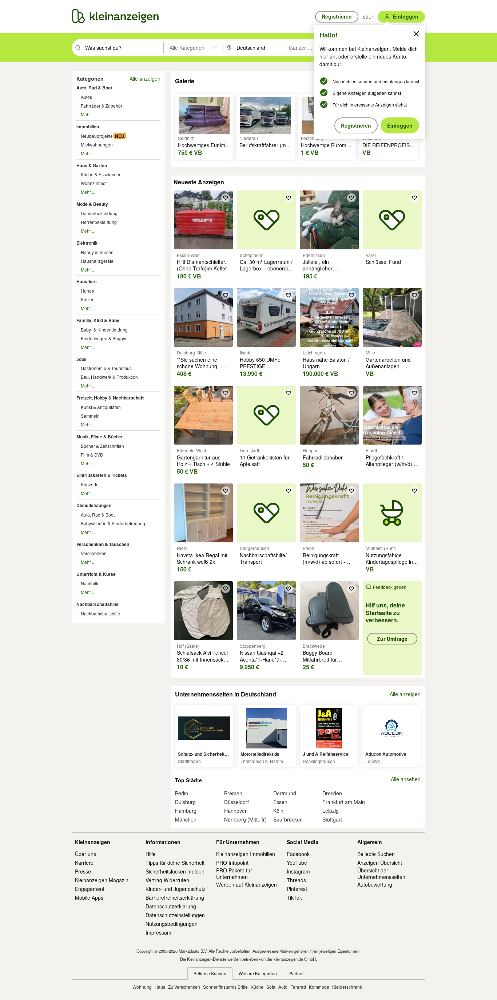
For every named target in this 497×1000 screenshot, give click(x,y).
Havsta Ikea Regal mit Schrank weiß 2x (202, 558)
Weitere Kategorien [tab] (258, 973)
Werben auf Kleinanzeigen (246, 884)
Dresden (332, 793)
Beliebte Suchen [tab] (210, 973)
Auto (282, 987)
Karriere (84, 862)
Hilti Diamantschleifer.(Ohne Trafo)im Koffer (202, 265)
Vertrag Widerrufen (167, 880)
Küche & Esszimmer (100, 174)
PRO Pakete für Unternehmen (234, 873)
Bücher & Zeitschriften (102, 446)
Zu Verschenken (184, 987)
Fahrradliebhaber (323, 457)
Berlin (181, 793)
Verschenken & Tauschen (102, 544)
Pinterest (297, 888)
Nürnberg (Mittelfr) (245, 819)
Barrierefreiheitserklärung (175, 897)
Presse (83, 871)
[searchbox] (123, 47)
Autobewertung (374, 884)
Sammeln (90, 416)
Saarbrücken (288, 819)
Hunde (87, 291)
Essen (280, 802)
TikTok (294, 897)
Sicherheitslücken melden (175, 871)
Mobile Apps (89, 897)
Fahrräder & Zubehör (101, 106)
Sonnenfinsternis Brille (225, 987)
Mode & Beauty (92, 204)
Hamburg (185, 810)
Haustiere (86, 281)
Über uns (85, 854)
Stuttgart (332, 819)
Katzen (88, 299)
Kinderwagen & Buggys (104, 338)
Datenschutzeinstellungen (175, 915)
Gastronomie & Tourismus (106, 368)
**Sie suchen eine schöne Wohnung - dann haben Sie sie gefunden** (199, 369)
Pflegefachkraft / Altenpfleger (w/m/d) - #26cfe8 (391, 464)
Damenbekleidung (99, 213)
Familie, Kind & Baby (97, 320)
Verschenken (94, 553)
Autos (86, 97)
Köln (278, 810)
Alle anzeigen (145, 78)
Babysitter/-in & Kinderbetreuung (113, 523)
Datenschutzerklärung (171, 906)
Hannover (235, 810)
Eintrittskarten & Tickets (101, 475)
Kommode (319, 987)
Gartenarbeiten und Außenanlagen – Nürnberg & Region (388, 366)
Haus (160, 987)
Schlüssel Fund (383, 261)
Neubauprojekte (97, 136)
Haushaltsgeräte (97, 261)
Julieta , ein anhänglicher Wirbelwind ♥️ (319, 268)
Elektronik (87, 243)
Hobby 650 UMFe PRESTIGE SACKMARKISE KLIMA (266, 366)
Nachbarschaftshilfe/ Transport (263, 558)
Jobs (81, 359)
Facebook (298, 854)
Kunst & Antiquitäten (101, 407)
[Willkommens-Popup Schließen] (416, 34)
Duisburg (185, 802)
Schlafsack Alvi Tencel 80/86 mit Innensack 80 (202, 659)
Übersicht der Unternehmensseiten (381, 873)
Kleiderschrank (347, 987)
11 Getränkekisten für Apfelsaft (265, 460)
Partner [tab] (296, 973)
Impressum (158, 932)
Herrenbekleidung (99, 222)
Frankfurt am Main (343, 802)
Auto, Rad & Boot (94, 87)
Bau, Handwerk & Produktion (109, 377)
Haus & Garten (91, 165)
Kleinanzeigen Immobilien (245, 854)
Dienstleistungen (93, 505)
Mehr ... (88, 114)
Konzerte (90, 484)
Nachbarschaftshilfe (97, 604)
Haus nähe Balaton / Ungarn (326, 363)
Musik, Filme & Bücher (99, 436)
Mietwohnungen (97, 144)
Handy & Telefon (97, 252)
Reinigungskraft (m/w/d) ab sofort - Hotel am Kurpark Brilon (324, 565)
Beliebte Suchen (376, 854)
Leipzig (330, 810)
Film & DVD (92, 454)
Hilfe (151, 854)
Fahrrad (298, 987)
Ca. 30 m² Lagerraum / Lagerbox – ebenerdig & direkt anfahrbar (266, 268)
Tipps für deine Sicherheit (175, 862)
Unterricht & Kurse (96, 574)
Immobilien (87, 126)
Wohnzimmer (94, 183)
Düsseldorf (236, 802)
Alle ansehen (406, 779)
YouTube (297, 862)
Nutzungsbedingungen (172, 923)
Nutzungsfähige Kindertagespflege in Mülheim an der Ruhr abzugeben (390, 565)
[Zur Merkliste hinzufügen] (225, 197)
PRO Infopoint (232, 862)
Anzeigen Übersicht (379, 862)
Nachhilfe (90, 583)
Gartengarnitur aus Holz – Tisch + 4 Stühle (203, 460)
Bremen (233, 793)
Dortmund (284, 793)
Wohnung (142, 987)
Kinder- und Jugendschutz (176, 888)
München (185, 819)
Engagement (89, 888)
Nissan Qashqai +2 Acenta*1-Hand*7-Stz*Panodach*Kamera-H (267, 662)
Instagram (298, 871)
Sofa (270, 987)
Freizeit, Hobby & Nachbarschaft (110, 397)
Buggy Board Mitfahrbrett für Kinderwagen (320, 659)
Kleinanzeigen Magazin (101, 880)
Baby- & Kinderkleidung (104, 329)
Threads (296, 880)
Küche (257, 987)
